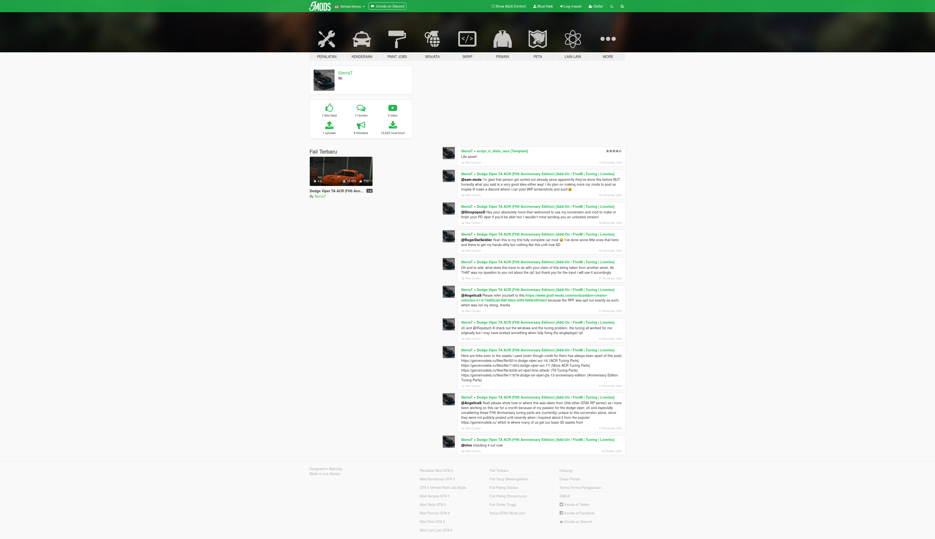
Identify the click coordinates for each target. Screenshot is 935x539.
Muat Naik (544, 6)
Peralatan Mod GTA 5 (436, 470)
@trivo (466, 445)
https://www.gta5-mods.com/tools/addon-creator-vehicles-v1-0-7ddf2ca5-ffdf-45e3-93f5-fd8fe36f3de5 (534, 297)
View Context (473, 162)
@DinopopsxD (473, 212)
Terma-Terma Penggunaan (580, 487)
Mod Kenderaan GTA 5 (437, 478)
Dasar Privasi (570, 478)
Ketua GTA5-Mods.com (507, 513)
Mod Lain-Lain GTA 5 (436, 530)
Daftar (598, 6)
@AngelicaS (471, 295)
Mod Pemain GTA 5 (435, 513)
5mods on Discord (577, 521)
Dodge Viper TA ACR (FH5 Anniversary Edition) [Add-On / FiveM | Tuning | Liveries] (546, 173)
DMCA (565, 495)
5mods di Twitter (576, 504)
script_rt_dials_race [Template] (502, 150)
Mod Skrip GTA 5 (433, 504)
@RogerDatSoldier (476, 239)
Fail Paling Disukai (504, 487)
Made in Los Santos (324, 473)
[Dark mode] (612, 6)
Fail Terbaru (499, 470)
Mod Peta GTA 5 (432, 521)
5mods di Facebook (579, 513)
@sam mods (471, 179)
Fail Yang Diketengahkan (509, 478)
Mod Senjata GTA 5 (435, 495)
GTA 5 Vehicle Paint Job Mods (443, 487)
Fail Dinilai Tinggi (503, 504)
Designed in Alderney (325, 468)
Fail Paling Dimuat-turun (508, 495)
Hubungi (566, 470)
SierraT (345, 72)
